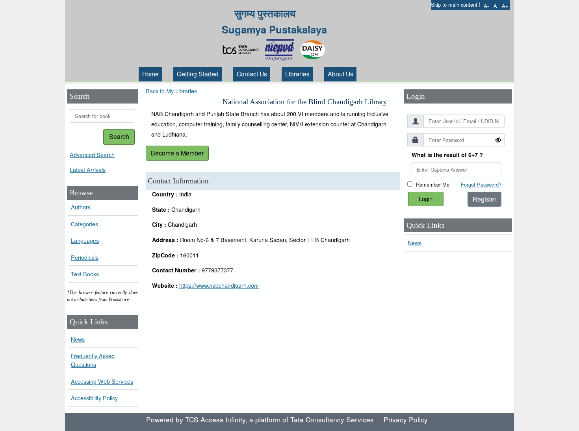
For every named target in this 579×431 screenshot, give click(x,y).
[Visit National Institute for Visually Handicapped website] (281, 48)
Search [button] (119, 136)
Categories (84, 224)
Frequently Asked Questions (93, 359)
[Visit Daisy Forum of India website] (312, 48)
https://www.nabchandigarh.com (219, 285)
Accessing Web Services (102, 381)
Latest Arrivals (88, 169)
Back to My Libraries (171, 91)
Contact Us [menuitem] (252, 73)
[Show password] (498, 139)
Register (484, 198)
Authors (81, 207)
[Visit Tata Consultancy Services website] (243, 48)
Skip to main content (454, 4)
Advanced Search (92, 154)
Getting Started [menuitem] (198, 73)
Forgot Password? (481, 184)
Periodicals (84, 257)
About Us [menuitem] (340, 73)
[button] (486, 5)
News (78, 339)
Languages (85, 240)
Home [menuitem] (150, 73)
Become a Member (177, 152)
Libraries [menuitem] (297, 73)
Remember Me (432, 184)
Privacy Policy (406, 419)
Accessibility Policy (94, 398)
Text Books (85, 274)
